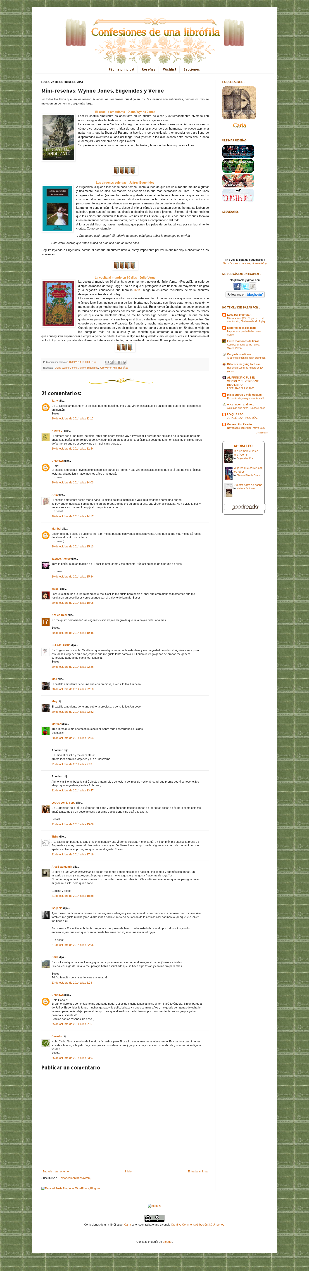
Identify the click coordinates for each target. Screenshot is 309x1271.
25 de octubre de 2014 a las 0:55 (72, 1024)
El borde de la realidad (241, 327)
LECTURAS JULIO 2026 (240, 388)
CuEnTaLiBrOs (61, 645)
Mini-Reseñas (120, 367)
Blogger (167, 1241)
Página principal (121, 69)
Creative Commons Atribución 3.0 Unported (197, 1224)
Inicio (128, 1171)
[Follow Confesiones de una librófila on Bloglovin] (245, 296)
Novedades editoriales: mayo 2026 (246, 427)
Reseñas (148, 69)
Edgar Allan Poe (245, 458)
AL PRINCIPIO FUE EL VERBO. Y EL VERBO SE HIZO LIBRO (243, 381)
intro (137, 290)
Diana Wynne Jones (66, 367)
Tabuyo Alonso (61, 558)
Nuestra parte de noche (247, 485)
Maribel (56, 528)
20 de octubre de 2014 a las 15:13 (73, 546)
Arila (55, 494)
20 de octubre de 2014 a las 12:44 (73, 448)
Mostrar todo (262, 433)
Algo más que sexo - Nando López (246, 408)
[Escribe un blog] (111, 362)
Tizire (55, 836)
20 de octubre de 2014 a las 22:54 (73, 738)
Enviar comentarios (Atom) (75, 1178)
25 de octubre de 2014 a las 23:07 (73, 1058)
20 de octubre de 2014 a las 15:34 (73, 576)
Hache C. (57, 430)
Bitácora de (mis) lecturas (244, 364)
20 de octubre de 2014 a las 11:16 (72, 418)
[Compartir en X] (115, 362)
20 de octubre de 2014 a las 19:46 (73, 632)
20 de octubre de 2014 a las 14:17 (73, 516)
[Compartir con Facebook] (120, 362)
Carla (55, 957)
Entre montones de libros (243, 341)
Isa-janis (57, 908)
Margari (57, 724)
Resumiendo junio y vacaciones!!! (245, 398)
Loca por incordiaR (239, 314)
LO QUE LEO (235, 414)
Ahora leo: (244, 446)
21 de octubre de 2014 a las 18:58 (73, 895)
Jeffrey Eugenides (88, 367)
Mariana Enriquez (246, 488)
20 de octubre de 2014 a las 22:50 (73, 689)
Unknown (58, 460)
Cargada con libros (239, 354)
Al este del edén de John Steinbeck (246, 357)
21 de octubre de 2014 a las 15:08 (73, 824)
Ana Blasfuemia (62, 866)
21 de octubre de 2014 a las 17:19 (73, 854)
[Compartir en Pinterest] (124, 362)
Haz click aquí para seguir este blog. (245, 263)
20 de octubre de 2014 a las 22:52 (73, 711)
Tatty (55, 400)
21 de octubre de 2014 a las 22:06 (73, 945)
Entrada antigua (198, 1171)
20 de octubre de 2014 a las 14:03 (73, 482)
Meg (54, 679)
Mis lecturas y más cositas (244, 394)
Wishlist (169, 69)
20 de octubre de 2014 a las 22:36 (73, 666)
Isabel (55, 588)
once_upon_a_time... (240, 404)
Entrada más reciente (56, 1171)
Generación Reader (239, 424)
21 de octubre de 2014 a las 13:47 (73, 790)
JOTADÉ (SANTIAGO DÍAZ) (243, 418)
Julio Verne (106, 367)
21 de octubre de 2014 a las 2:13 (72, 764)
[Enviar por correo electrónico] (107, 362)
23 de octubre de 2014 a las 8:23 (72, 982)
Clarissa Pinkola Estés (248, 475)
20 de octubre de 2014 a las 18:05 (73, 602)
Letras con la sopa (63, 802)
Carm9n (57, 1036)
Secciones (192, 69)
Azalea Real (59, 615)
